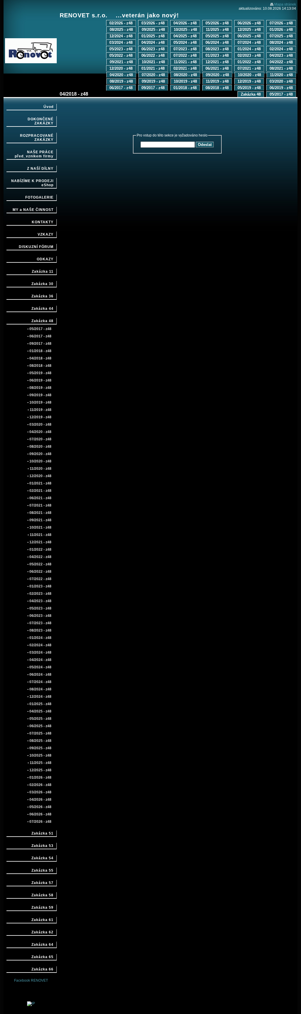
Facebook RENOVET (31, 980)
